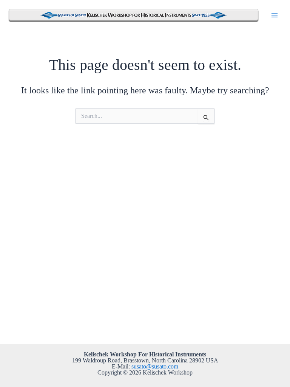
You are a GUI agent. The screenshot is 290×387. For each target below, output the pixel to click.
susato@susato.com (154, 366)
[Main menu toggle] (274, 15)
